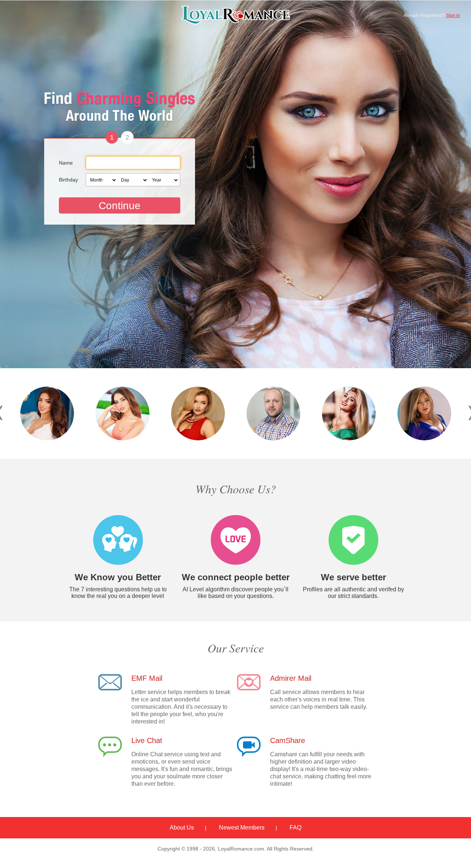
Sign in (453, 15)
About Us (182, 827)
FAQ (295, 827)
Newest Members (242, 827)
